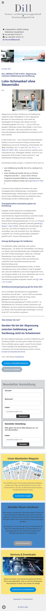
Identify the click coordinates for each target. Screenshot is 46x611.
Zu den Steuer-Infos (23, 543)
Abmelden (23, 444)
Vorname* (8, 390)
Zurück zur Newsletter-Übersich (16, 363)
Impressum (17, 599)
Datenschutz (28, 599)
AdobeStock (19, 357)
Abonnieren (23, 416)
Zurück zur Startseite (12, 369)
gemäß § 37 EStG (36, 181)
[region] (23, 56)
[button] (4, 56)
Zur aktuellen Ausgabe (23, 496)
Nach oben (24, 607)
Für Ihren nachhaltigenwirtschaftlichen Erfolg (19, 57)
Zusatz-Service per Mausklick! (23, 590)
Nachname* (9, 399)
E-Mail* (7, 407)
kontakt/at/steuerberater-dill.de (13, 352)
